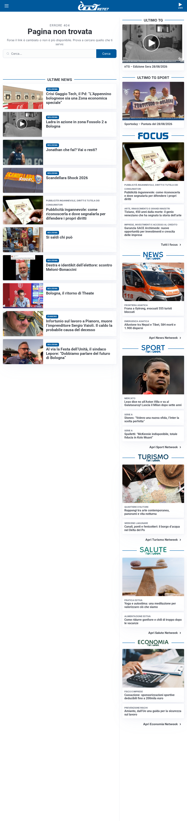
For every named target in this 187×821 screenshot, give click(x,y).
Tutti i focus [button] (169, 244)
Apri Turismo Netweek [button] (161, 539)
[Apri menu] (6, 5)
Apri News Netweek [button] (163, 338)
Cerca (106, 53)
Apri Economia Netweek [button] (160, 724)
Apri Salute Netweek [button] (163, 633)
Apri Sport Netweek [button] (163, 447)
